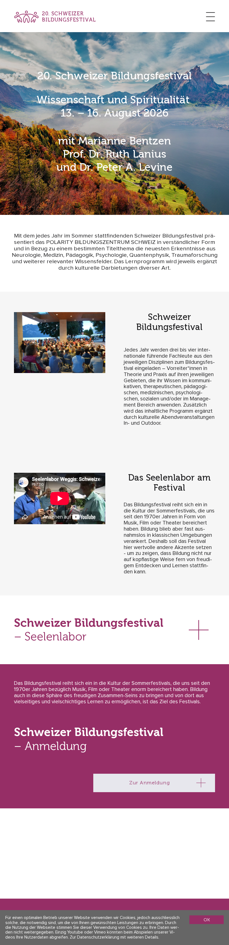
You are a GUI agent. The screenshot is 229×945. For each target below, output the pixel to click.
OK (207, 919)
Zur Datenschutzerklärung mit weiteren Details (114, 937)
